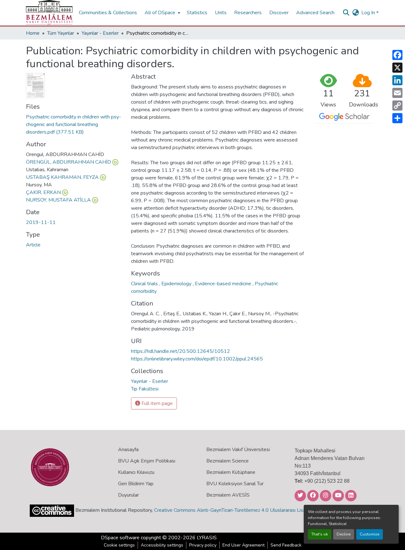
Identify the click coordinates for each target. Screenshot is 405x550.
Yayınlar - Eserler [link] (100, 33)
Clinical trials (145, 283)
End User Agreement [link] (243, 545)
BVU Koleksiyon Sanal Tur (235, 483)
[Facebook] (397, 55)
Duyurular (128, 495)
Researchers (248, 12)
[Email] (397, 93)
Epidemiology (177, 283)
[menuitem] (161, 12)
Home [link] (33, 33)
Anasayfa (128, 449)
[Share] (397, 118)
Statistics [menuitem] (197, 12)
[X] (397, 67)
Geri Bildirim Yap (135, 483)
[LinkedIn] (397, 80)
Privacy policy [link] (202, 545)
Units (221, 12)
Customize (369, 534)
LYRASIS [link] (207, 537)
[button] (49, 12)
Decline (344, 534)
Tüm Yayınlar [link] (60, 33)
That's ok (319, 534)
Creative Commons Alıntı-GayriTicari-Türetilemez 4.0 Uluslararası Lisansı (233, 510)
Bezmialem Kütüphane (230, 472)
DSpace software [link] (120, 537)
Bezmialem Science (227, 460)
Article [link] (33, 244)
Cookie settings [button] (119, 545)
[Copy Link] (397, 105)
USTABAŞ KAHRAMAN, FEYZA (62, 177)
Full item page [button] (156, 403)
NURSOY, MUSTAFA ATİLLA (58, 199)
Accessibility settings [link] (162, 545)
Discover (279, 12)
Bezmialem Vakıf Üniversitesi (238, 449)
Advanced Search (315, 12)
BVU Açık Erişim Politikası (146, 460)
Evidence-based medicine (223, 283)
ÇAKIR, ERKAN (43, 192)
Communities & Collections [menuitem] (108, 12)
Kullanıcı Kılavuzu (136, 472)
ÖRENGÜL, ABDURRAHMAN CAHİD (68, 162)
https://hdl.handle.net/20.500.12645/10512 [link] (180, 351)
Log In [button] (368, 12)
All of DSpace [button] (160, 12)
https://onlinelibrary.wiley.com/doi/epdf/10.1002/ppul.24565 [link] (197, 358)
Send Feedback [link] (286, 545)
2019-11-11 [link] (41, 222)
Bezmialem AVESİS (228, 495)
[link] (74, 124)
